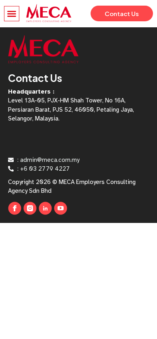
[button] (11, 13)
